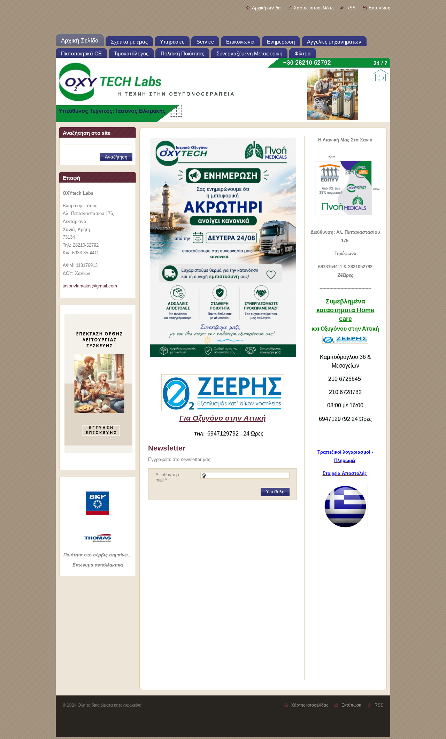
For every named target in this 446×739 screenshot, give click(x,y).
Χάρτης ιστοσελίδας (313, 7)
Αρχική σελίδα (266, 7)
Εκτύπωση (379, 7)
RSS (351, 7)
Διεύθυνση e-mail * (168, 477)
